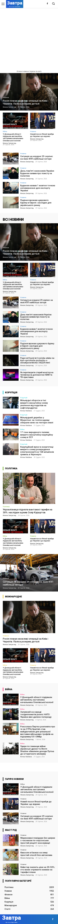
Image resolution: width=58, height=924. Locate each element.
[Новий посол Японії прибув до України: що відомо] (42, 121)
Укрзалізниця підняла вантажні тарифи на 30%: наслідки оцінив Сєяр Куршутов (27, 511)
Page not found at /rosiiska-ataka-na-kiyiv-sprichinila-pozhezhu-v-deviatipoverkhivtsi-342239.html (37, 360)
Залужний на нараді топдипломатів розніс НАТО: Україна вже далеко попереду (35, 714)
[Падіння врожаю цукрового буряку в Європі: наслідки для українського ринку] (11, 202)
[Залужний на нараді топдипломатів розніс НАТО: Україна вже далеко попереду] (11, 714)
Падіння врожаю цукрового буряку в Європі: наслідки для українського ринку (35, 202)
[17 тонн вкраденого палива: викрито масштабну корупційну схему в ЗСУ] (11, 434)
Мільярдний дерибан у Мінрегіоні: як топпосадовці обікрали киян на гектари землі (36, 420)
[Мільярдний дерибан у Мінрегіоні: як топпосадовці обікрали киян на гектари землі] (11, 420)
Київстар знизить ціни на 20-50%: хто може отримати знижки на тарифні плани (37, 869)
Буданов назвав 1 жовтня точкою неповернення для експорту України (37, 188)
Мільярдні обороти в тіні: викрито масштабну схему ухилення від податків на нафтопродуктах (34, 404)
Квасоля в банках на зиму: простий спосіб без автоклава (36, 853)
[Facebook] (47, 4)
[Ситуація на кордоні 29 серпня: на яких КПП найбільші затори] (11, 158)
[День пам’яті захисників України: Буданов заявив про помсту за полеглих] (11, 173)
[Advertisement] (29, 38)
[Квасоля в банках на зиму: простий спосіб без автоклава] (11, 855)
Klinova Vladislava (26, 411)
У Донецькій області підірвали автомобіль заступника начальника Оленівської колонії (13, 137)
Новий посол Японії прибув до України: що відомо (42, 135)
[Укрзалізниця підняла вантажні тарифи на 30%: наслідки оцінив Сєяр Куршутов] (29, 488)
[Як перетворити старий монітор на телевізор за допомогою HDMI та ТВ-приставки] (11, 375)
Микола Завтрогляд (9, 143)
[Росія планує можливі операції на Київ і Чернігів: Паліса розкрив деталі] (29, 92)
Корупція (23, 397)
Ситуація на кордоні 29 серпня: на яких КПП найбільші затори (36, 157)
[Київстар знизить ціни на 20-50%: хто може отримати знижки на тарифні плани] (11, 869)
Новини (6, 97)
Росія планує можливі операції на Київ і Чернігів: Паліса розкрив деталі (25, 640)
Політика (6, 506)
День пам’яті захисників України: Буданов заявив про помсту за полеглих (37, 173)
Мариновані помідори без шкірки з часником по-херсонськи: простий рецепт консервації (37, 840)
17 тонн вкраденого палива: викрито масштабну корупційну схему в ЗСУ (36, 435)
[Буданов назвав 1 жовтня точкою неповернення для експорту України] (11, 188)
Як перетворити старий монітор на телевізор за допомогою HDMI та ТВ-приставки (36, 374)
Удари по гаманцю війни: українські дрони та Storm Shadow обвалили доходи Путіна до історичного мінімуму (37, 750)
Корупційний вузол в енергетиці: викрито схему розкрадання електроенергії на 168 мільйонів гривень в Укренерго (37, 451)
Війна (5, 131)
